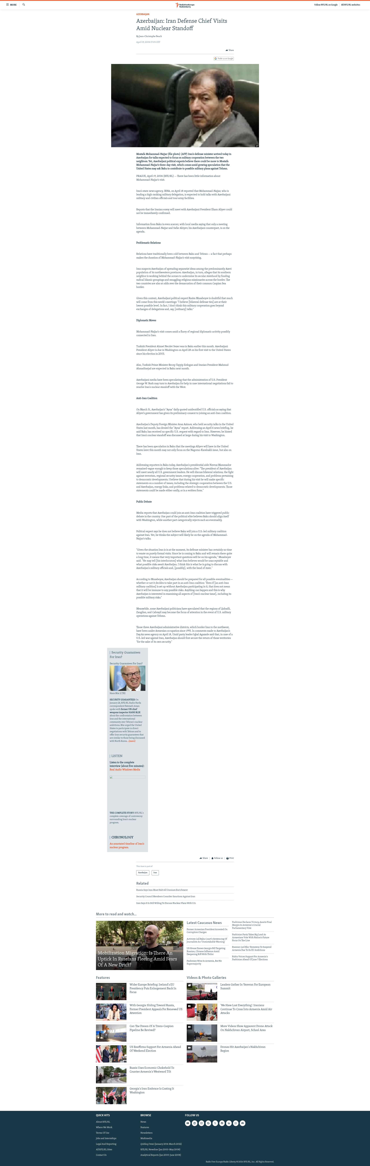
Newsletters (146, 1133)
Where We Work (104, 1127)
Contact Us (101, 1155)
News (143, 1122)
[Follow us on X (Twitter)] (215, 1123)
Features (144, 1127)
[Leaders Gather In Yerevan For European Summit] (202, 991)
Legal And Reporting (106, 1144)
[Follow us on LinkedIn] (229, 1123)
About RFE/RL (103, 1122)
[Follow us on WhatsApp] (235, 1123)
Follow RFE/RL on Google (326, 5)
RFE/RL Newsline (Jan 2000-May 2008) (160, 1149)
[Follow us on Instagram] (201, 1123)
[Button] (230, 50)
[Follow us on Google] (208, 1123)
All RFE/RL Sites (104, 1149)
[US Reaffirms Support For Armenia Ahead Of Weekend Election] (111, 1054)
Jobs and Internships (106, 1138)
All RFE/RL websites (350, 5)
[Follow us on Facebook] (222, 1123)
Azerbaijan (142, 14)
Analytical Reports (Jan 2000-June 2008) (160, 1155)
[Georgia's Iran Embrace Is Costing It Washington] (111, 1095)
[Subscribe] (242, 1123)
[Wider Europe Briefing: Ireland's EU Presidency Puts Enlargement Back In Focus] (111, 991)
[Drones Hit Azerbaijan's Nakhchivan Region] (202, 1054)
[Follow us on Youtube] (187, 1123)
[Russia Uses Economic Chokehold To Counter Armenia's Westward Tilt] (111, 1074)
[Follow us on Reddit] (194, 1123)
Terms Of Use (102, 1133)
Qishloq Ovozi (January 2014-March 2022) (161, 1144)
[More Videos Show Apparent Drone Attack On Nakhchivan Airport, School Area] (202, 1033)
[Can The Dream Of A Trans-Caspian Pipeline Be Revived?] (111, 1033)
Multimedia (146, 1138)
